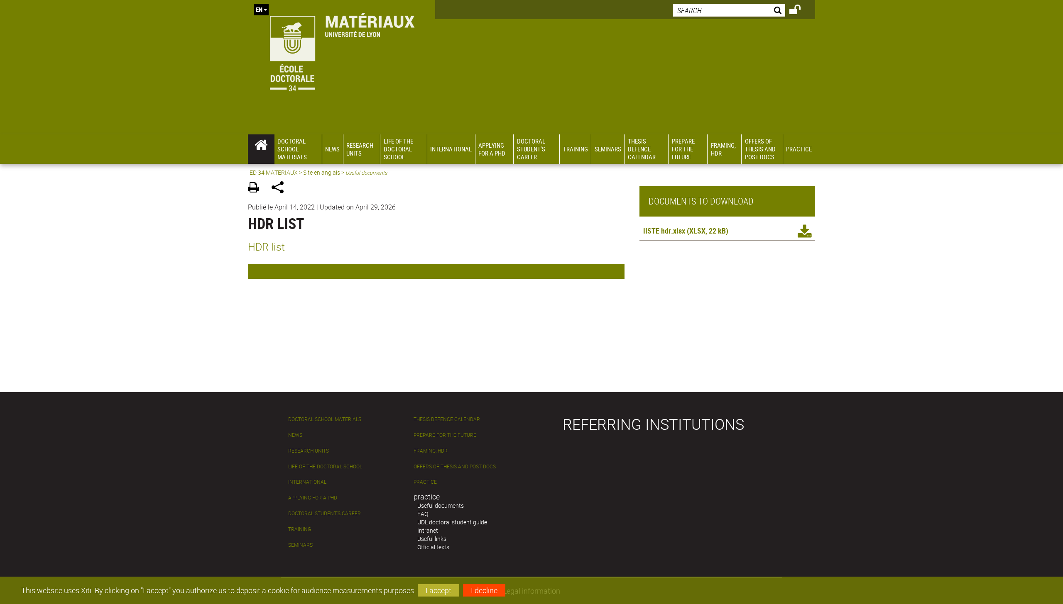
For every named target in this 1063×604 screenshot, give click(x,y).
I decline (484, 590)
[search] (729, 10)
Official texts (433, 547)
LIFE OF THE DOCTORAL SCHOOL (325, 466)
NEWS (295, 434)
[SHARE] (280, 188)
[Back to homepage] (341, 50)
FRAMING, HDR (431, 450)
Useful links (431, 539)
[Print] (256, 188)
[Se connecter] (800, 10)
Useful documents (440, 505)
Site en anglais (321, 172)
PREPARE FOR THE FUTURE (445, 434)
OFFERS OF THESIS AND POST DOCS (455, 466)
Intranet (427, 530)
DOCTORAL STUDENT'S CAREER (324, 513)
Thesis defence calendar (447, 419)
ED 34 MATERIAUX (274, 172)
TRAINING (299, 529)
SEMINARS (300, 544)
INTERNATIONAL (307, 481)
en (259, 9)
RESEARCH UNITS (308, 450)
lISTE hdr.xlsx (664, 231)
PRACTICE (425, 481)
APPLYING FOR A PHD (312, 497)
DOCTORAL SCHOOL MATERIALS (324, 419)
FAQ (422, 514)
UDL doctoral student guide (452, 522)
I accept (438, 590)
